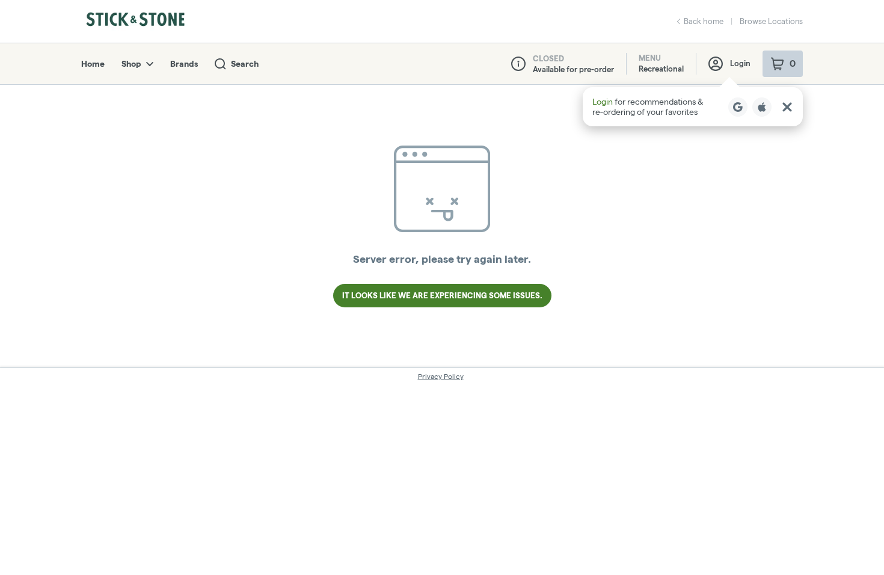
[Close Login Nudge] (787, 107)
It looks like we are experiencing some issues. (442, 295)
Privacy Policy (441, 376)
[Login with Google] (737, 107)
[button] (693, 106)
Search (245, 64)
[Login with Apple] (762, 107)
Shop (131, 64)
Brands (184, 64)
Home (93, 64)
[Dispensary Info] (518, 64)
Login (740, 63)
